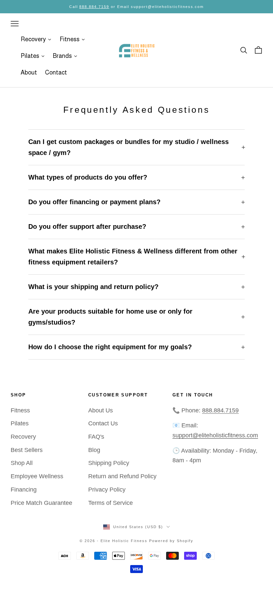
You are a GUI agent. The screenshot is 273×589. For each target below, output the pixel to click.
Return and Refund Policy (122, 476)
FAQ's (96, 436)
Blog (94, 450)
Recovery (23, 436)
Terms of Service (110, 503)
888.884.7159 (94, 7)
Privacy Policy (107, 489)
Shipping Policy (108, 463)
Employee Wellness (37, 476)
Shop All (22, 463)
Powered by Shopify (171, 541)
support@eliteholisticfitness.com (215, 435)
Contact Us (103, 423)
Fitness (20, 410)
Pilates (20, 423)
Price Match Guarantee (41, 503)
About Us (100, 410)
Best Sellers (27, 450)
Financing (24, 489)
